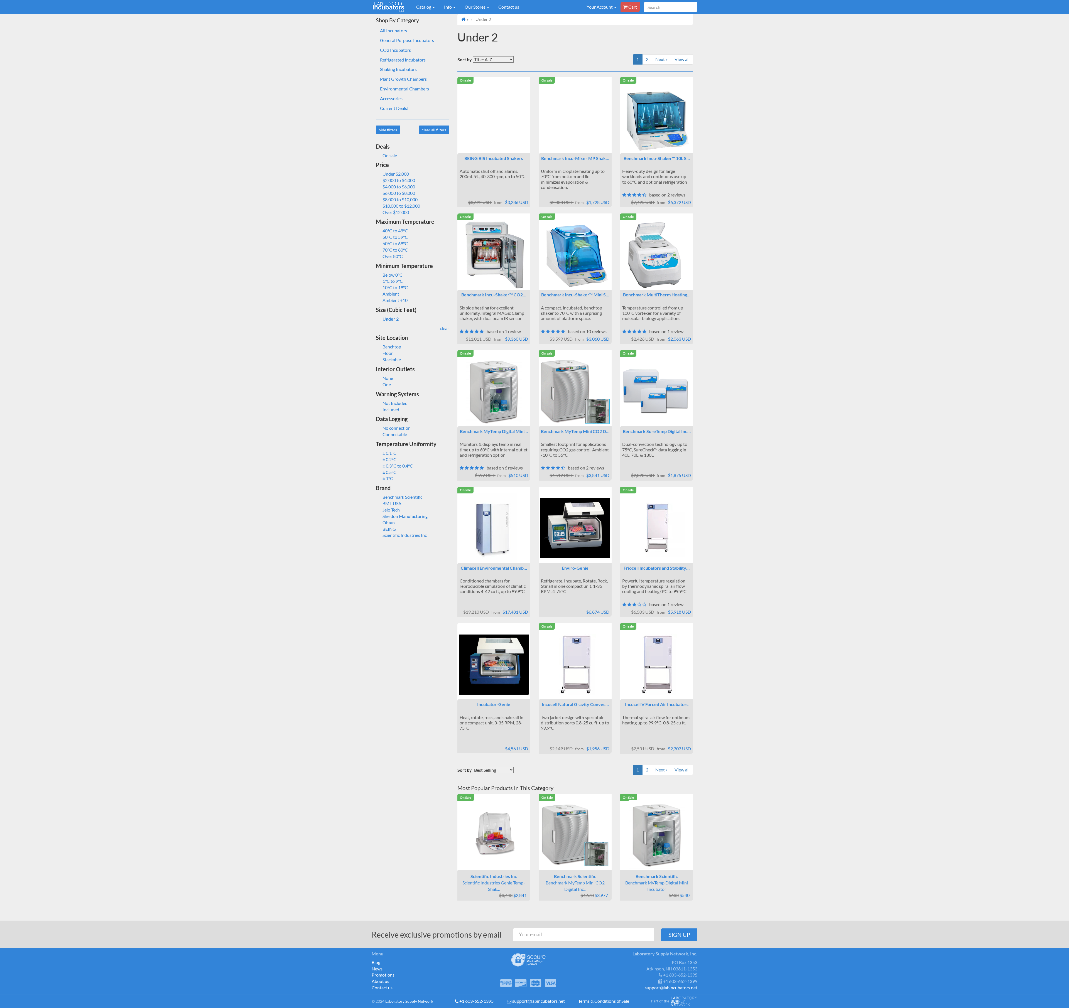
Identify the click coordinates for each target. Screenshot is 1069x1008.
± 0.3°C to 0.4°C (398, 465)
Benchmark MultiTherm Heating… (656, 294)
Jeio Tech (391, 509)
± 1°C (388, 478)
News (377, 968)
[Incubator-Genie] (493, 665)
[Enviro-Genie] (575, 528)
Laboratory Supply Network (409, 1001)
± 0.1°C (389, 453)
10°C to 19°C (395, 287)
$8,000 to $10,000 (400, 199)
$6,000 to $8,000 (399, 193)
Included (391, 409)
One (387, 384)
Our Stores (475, 6)
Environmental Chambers (404, 88)
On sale (390, 155)
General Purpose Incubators (407, 40)
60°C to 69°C (395, 243)
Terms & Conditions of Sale (603, 1001)
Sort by (464, 59)
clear (444, 328)
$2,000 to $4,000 (399, 180)
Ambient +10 (395, 300)
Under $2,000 (396, 173)
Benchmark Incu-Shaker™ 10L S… (657, 158)
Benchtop (392, 346)
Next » (661, 59)
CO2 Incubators (395, 50)
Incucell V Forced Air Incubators (656, 704)
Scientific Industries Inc (405, 535)
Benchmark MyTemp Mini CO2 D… (575, 431)
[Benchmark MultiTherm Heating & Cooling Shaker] (656, 255)
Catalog (424, 6)
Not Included (395, 403)
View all (682, 59)
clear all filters (434, 129)
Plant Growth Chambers (403, 79)
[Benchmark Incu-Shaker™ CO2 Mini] (493, 255)
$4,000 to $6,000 (399, 186)
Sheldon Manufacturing (405, 516)
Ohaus (389, 522)
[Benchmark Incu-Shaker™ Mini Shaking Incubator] (575, 255)
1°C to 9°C (393, 281)
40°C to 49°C (395, 230)
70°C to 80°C (395, 249)
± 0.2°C (389, 459)
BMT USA (392, 503)
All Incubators (393, 30)
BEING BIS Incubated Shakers (493, 158)
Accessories (391, 98)
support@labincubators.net (538, 1001)
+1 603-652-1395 (476, 1001)
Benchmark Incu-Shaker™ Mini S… (575, 294)
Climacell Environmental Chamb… (494, 568)
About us (380, 981)
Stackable (392, 359)
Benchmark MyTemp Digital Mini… (494, 431)
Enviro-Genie (575, 568)
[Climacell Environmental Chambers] (493, 528)
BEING (389, 529)
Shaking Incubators (398, 69)
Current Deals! (394, 108)
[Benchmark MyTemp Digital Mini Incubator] (493, 391)
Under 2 (391, 318)
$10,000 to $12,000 (401, 205)
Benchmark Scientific (402, 497)
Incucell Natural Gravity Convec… (575, 704)
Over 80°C (393, 256)
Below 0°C (393, 274)
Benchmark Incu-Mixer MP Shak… (575, 158)
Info (448, 6)
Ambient (391, 293)
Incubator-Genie (493, 704)
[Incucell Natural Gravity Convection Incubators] (575, 664)
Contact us (508, 6)
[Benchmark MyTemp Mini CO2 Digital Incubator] (575, 391)
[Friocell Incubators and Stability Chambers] (656, 528)
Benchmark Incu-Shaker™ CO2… (493, 294)
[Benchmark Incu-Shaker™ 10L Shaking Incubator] (656, 118)
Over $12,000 (396, 212)
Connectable (395, 434)
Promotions (383, 974)
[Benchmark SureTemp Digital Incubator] (656, 391)
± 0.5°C (389, 472)
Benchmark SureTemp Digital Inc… (657, 431)
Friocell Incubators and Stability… (657, 568)
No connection (397, 428)
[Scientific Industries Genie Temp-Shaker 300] (494, 835)
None (388, 378)
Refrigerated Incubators (403, 59)
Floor (388, 353)
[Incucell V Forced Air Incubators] (656, 664)
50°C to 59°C (395, 237)
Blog (376, 962)
